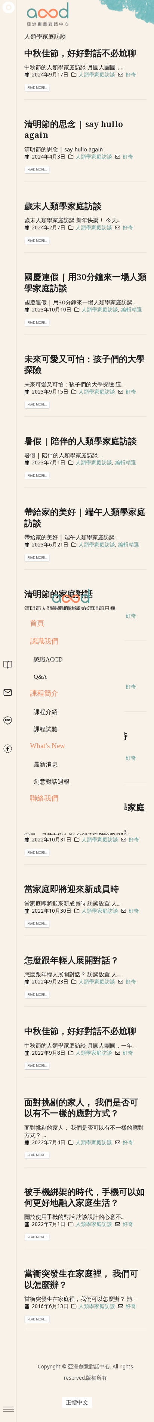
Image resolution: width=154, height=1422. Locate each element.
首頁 (37, 623)
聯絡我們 (44, 798)
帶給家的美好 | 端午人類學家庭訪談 (84, 517)
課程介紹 (46, 712)
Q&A (40, 677)
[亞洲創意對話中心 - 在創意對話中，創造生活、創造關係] (8, 7)
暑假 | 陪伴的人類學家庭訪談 (80, 441)
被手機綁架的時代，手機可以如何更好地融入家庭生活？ (84, 1197)
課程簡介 (44, 693)
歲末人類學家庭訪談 (63, 206)
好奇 (131, 74)
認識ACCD (48, 659)
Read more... (37, 87)
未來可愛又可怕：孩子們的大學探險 (84, 364)
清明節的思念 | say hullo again (73, 129)
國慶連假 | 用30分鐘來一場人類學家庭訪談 (85, 282)
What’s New (47, 746)
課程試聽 (46, 729)
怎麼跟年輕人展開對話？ (71, 960)
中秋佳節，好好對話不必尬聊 (80, 53)
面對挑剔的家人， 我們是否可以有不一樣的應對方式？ (81, 1107)
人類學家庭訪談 (96, 74)
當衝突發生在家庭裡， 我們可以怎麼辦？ (81, 1279)
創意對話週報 (52, 781)
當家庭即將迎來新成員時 (71, 889)
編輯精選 (131, 309)
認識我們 (44, 641)
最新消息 (46, 764)
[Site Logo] (70, 599)
